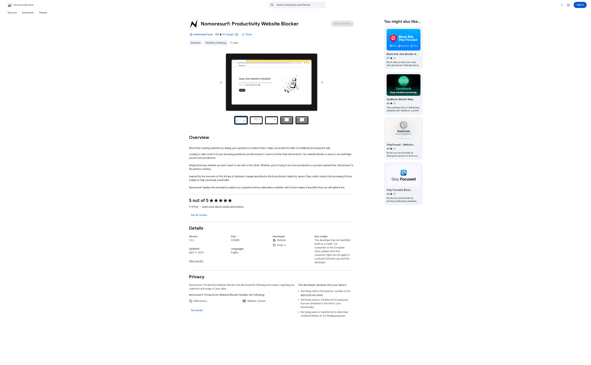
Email (280, 245)
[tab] (12, 12)
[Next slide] (322, 82)
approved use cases (312, 294)
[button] (568, 5)
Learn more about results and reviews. (223, 206)
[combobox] (300, 5)
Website (281, 240)
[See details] (197, 310)
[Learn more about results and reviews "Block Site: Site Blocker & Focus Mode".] (394, 58)
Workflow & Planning (215, 42)
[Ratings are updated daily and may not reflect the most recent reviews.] (237, 34)
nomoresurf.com (203, 34)
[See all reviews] (199, 215)
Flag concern (196, 261)
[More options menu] (562, 5)
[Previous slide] (221, 82)
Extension (196, 42)
